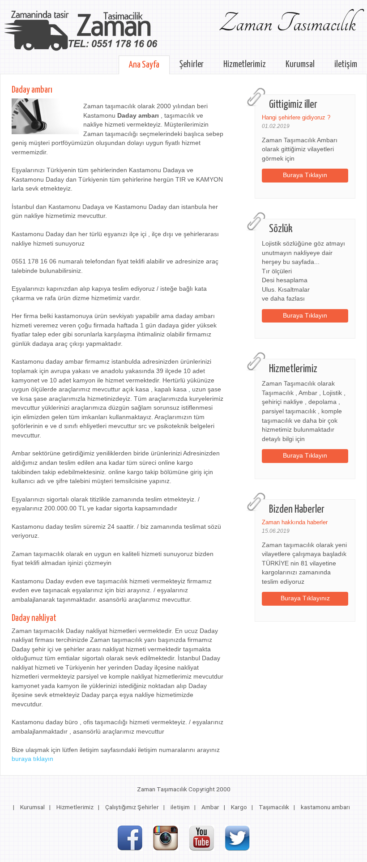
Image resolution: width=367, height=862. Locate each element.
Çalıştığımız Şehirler (132, 807)
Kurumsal (300, 64)
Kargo (239, 807)
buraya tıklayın (32, 759)
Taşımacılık (274, 807)
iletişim (345, 64)
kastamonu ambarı (325, 807)
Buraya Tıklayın (305, 175)
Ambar (210, 807)
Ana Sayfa (144, 64)
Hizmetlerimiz (244, 64)
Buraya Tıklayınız (305, 598)
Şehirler (191, 64)
